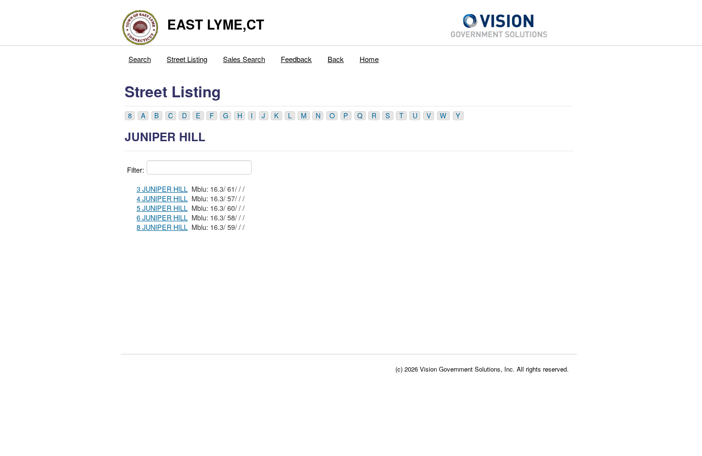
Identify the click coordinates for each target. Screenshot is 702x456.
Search (139, 59)
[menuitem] (140, 57)
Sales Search (244, 59)
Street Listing (187, 59)
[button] (130, 115)
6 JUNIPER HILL (162, 217)
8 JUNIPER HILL (162, 227)
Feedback (296, 59)
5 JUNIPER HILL (162, 208)
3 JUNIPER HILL (162, 189)
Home (369, 59)
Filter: (135, 170)
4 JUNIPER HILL (162, 198)
